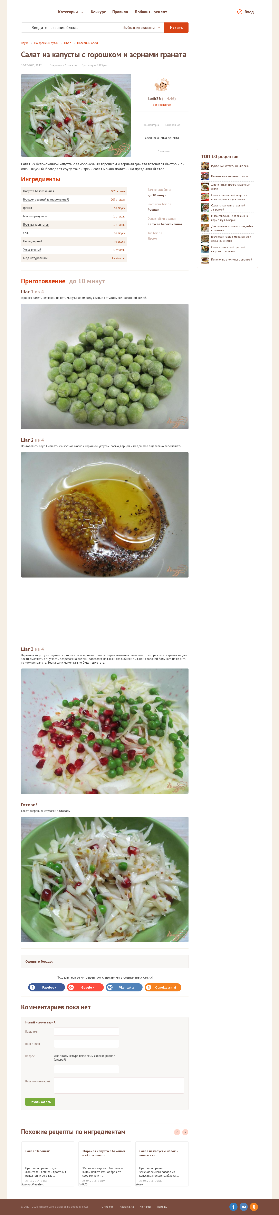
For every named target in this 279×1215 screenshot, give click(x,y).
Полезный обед (87, 43)
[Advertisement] (105, 609)
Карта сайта (127, 1206)
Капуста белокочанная (38, 191)
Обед (67, 43)
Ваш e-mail (32, 1044)
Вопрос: (30, 1056)
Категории (68, 11)
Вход (249, 11)
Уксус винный (32, 250)
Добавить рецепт (151, 11)
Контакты (145, 1206)
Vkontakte (127, 987)
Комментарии (152, 125)
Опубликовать (40, 1102)
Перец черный (32, 241)
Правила (120, 11)
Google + (88, 987)
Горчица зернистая (36, 224)
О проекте (108, 1206)
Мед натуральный (35, 258)
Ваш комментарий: (38, 1081)
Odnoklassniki (165, 987)
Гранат (27, 208)
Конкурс (98, 11)
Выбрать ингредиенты (139, 27)
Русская (153, 209)
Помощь (162, 1206)
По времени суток (46, 43)
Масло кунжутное (35, 216)
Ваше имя (31, 1031)
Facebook (49, 987)
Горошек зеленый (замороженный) (46, 199)
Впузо (25, 43)
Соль (26, 233)
